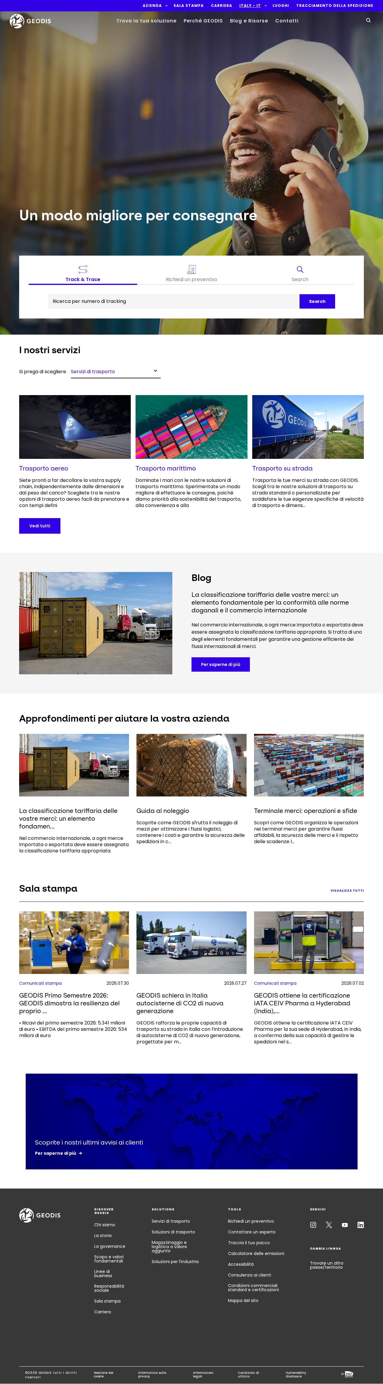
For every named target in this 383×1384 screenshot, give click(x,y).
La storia (103, 1235)
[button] (152, 5)
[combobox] (116, 370)
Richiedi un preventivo (251, 1221)
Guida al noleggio (162, 810)
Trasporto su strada (282, 468)
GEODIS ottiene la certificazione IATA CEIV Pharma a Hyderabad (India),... (302, 1003)
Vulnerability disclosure (296, 1374)
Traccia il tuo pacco (249, 1243)
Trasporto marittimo (166, 468)
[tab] (300, 275)
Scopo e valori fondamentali (109, 1259)
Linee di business (103, 1273)
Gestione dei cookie (103, 1374)
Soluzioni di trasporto (173, 1232)
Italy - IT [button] (250, 5)
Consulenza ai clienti (249, 1275)
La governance (109, 1246)
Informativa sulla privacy (152, 1374)
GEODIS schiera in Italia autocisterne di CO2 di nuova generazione (180, 1003)
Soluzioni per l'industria (175, 1261)
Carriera (102, 1312)
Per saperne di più (220, 664)
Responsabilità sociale (109, 1288)
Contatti (287, 20)
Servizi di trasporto (171, 1221)
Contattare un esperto (252, 1232)
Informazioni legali (203, 1374)
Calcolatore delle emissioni (256, 1253)
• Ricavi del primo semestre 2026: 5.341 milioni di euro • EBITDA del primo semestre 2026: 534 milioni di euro (73, 1029)
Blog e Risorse (249, 20)
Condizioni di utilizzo (248, 1374)
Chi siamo (104, 1225)
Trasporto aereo (43, 468)
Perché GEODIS (203, 20)
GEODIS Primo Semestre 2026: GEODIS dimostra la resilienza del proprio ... (69, 1003)
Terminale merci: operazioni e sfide (305, 810)
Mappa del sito (243, 1300)
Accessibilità (241, 1264)
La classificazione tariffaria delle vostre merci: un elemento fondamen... (68, 818)
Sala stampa (107, 1301)
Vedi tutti (39, 526)
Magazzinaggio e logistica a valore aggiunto (169, 1246)
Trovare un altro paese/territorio (327, 1265)
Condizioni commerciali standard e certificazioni (253, 1287)
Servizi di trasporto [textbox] (93, 371)
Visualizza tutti (347, 890)
